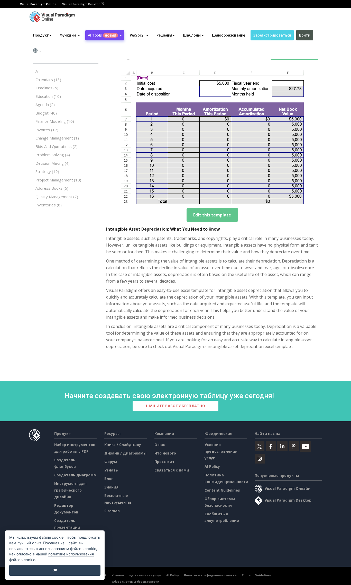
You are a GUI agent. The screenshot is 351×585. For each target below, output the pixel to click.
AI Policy (212, 466)
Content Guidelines (222, 490)
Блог (108, 478)
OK (54, 570)
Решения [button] (164, 35)
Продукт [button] (41, 35)
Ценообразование (228, 35)
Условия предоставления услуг (221, 451)
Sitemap (112, 510)
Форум (110, 461)
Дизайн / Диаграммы (125, 453)
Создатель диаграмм (75, 475)
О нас (159, 444)
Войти (304, 35)
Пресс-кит (164, 461)
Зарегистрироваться (272, 35)
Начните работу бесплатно (175, 405)
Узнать (111, 470)
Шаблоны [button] (192, 35)
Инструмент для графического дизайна (70, 490)
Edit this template (212, 215)
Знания (111, 487)
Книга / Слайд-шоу (122, 444)
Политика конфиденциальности (210, 575)
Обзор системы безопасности (135, 581)
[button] (70, 35)
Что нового (165, 453)
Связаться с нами (171, 470)
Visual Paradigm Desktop (81, 4)
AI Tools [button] (102, 35)
